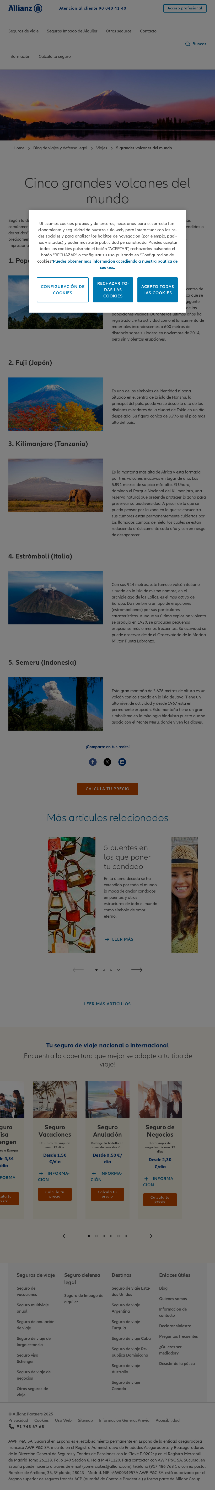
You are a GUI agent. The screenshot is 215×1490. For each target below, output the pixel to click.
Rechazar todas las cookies (113, 290)
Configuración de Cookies (63, 290)
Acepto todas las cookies (157, 290)
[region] (107, 261)
